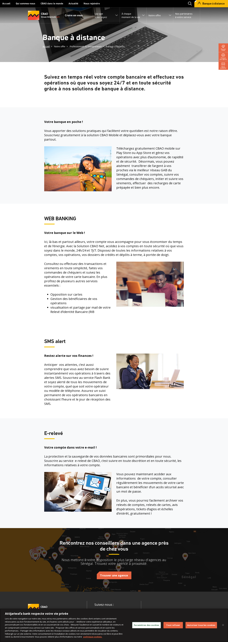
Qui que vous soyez (101, 15)
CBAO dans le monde (52, 3)
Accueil (6, 3)
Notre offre (154, 15)
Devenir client (223, 49)
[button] (189, 3)
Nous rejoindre (92, 3)
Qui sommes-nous (25, 3)
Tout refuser (173, 625)
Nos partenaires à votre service (183, 15)
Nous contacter (223, 67)
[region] (114, 625)
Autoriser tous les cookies (201, 625)
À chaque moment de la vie (131, 15)
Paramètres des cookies (146, 625)
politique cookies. (92, 636)
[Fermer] (223, 625)
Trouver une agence (223, 58)
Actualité (73, 3)
